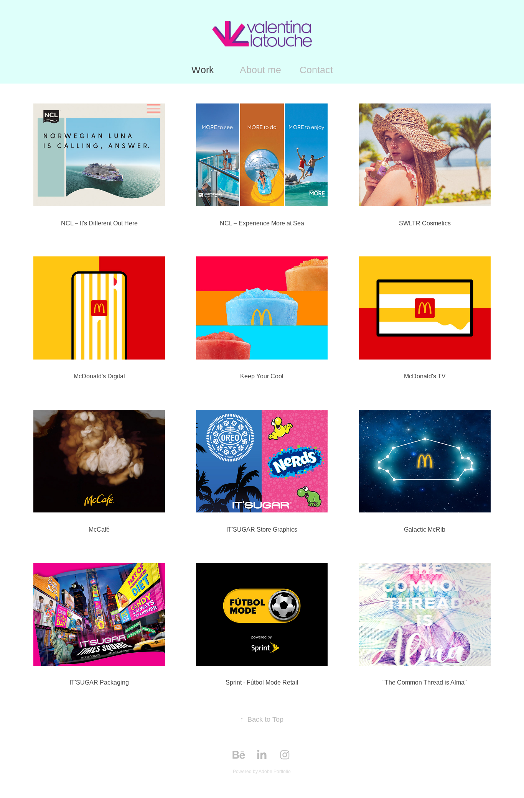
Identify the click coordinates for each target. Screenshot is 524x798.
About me (260, 69)
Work (202, 69)
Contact (316, 69)
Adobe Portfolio (275, 771)
